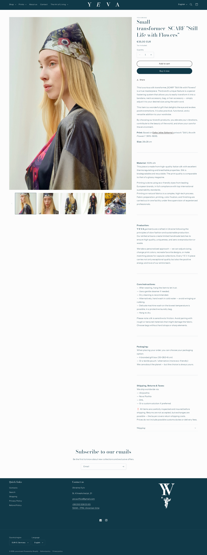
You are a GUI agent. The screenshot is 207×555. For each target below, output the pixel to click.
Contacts (13, 488)
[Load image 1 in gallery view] (25, 203)
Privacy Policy (15, 501)
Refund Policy (15, 505)
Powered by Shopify (31, 551)
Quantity (140, 50)
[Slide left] (11, 203)
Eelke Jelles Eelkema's (163, 132)
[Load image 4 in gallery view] (93, 203)
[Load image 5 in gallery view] (115, 203)
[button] (12, 4)
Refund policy (45, 551)
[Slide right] (129, 203)
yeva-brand (19, 551)
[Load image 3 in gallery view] (70, 203)
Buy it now (165, 71)
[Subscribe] (123, 466)
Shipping (13, 496)
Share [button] (142, 80)
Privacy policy (58, 551)
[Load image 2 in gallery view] (48, 203)
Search (12, 492)
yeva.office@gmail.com (83, 499)
